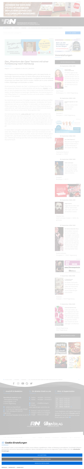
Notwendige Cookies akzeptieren (42, 459)
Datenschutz (12, 467)
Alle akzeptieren (42, 455)
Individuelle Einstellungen (42, 463)
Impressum (4, 467)
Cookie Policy (20, 467)
